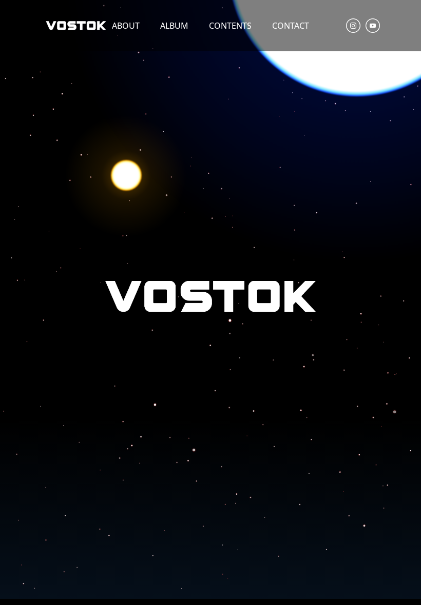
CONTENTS (230, 25)
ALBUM (174, 25)
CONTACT (290, 25)
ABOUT (126, 25)
